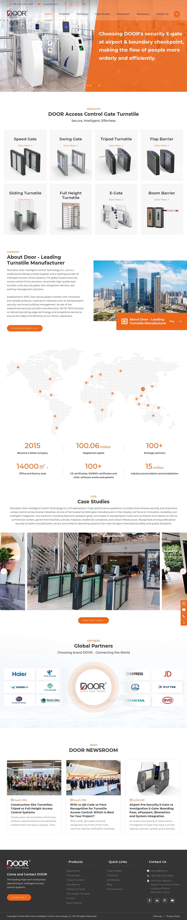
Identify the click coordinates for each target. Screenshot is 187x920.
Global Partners (93, 646)
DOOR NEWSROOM (93, 750)
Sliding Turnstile (76, 889)
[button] (87, 85)
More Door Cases (93, 620)
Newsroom (123, 14)
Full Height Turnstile (78, 893)
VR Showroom (115, 889)
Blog (109, 884)
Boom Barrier (74, 903)
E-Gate (70, 898)
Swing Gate (73, 875)
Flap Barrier (73, 884)
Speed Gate (73, 870)
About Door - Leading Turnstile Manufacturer (36, 260)
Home (48, 14)
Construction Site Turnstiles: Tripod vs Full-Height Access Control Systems (32, 808)
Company (82, 14)
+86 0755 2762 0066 (162, 875)
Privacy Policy (173, 916)
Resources (143, 14)
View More (25, 145)
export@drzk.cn (160, 870)
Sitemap (157, 916)
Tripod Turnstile (75, 880)
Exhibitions (113, 880)
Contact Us (162, 14)
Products (64, 14)
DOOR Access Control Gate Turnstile (93, 114)
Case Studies (102, 14)
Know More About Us (24, 328)
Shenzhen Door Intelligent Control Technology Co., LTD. (48, 916)
